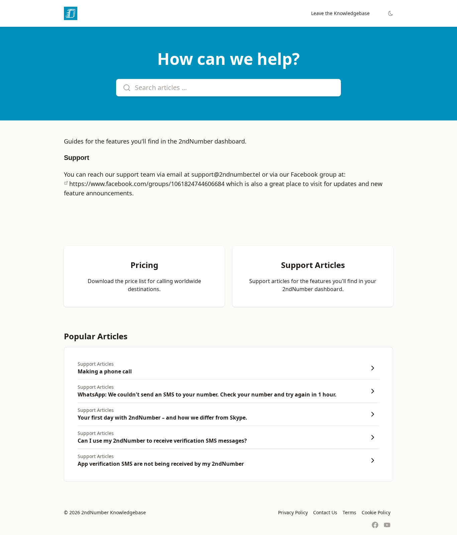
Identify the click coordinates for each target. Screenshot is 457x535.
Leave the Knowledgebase (340, 13)
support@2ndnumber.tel (225, 174)
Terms (349, 512)
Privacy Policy (293, 512)
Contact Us (325, 512)
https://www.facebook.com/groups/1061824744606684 (146, 184)
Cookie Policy (376, 512)
